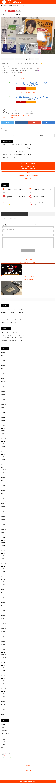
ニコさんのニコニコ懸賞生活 (30, 781)
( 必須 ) (4, 225)
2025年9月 (3, 381)
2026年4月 (3, 363)
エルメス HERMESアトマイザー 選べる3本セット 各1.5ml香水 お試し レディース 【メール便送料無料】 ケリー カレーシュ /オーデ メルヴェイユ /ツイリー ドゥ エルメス (32, 83)
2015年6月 (3, 701)
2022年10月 (3, 472)
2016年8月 (3, 665)
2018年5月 (3, 610)
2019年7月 (3, 574)
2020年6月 (3, 545)
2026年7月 (3, 355)
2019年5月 (3, 579)
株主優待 (3, 744)
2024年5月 (3, 423)
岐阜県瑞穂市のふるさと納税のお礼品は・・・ (10, 322)
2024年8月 (3, 415)
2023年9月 (3, 443)
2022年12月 (3, 467)
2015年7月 (3, 699)
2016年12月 (3, 654)
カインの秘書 (15, 332)
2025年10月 (3, 378)
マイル (2, 736)
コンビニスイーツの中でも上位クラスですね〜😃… (16, 203)
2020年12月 (3, 529)
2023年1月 (3, 464)
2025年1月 (3, 402)
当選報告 (11, 10)
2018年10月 (3, 597)
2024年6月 (3, 420)
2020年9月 (3, 537)
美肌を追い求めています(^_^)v (40, 196)
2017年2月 (3, 649)
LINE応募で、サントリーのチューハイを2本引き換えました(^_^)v (17, 154)
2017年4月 (3, 644)
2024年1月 (3, 433)
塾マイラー (21, 335)
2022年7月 (3, 480)
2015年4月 (3, 706)
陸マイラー (3, 747)
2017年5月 (3, 641)
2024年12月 (3, 404)
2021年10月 (3, 503)
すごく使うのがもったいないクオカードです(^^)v (10, 342)
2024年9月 (3, 412)
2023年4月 (3, 456)
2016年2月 (3, 680)
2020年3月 (3, 553)
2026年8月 (3, 352)
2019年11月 (3, 563)
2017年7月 (3, 636)
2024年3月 (3, 428)
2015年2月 (3, 712)
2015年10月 (3, 691)
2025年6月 (3, 389)
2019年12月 (3, 561)
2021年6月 (3, 514)
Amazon (31, 88)
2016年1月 (3, 683)
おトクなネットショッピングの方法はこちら (20, 115)
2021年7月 (3, 511)
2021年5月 (3, 516)
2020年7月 (3, 542)
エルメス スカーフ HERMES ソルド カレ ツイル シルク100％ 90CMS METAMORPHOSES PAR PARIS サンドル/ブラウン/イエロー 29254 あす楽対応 (32, 97)
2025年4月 (3, 394)
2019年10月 (3, 566)
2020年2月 (3, 555)
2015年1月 (3, 714)
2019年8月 (3, 571)
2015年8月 (3, 696)
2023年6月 (3, 451)
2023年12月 (3, 436)
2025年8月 (3, 383)
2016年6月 (3, 670)
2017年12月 (3, 623)
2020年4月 (3, 550)
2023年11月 (3, 438)
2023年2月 (3, 462)
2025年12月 (3, 373)
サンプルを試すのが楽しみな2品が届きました (9, 340)
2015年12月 (3, 686)
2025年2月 (3, 399)
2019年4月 (3, 581)
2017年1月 (3, 652)
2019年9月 (3, 568)
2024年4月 (3, 425)
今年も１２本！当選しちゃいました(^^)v (8, 337)
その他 (2, 727)
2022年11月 (3, 469)
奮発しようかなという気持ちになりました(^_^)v (42, 203)
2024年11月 (3, 407)
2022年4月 (3, 488)
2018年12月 (3, 592)
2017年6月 (3, 639)
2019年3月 (3, 584)
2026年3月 (3, 365)
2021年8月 (3, 508)
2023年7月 (3, 449)
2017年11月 (3, 626)
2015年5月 (3, 704)
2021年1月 (3, 527)
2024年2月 (3, 430)
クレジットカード (5, 733)
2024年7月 (3, 417)
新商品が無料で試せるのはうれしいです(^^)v (9, 335)
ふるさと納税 (4, 730)
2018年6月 (3, 607)
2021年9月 (3, 506)
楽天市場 (20, 88)
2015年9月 (3, 693)
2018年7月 (3, 605)
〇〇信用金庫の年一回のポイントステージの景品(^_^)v (16, 197)
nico (6, 126)
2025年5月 (3, 391)
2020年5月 (3, 548)
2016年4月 (3, 675)
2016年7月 (3, 667)
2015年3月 (3, 709)
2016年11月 (3, 657)
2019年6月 (3, 576)
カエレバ (34, 85)
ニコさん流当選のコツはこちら (9, 117)
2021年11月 (3, 501)
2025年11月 (3, 376)
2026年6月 (3, 357)
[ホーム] (1, 5)
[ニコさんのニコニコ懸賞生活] (11, 2)
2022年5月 (3, 485)
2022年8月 (3, 477)
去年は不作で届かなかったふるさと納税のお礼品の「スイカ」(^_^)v (14, 315)
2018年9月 (3, 600)
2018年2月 (3, 618)
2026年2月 (3, 368)
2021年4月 (3, 519)
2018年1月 (3, 620)
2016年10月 (3, 660)
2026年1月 (3, 370)
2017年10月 (3, 628)
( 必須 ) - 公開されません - (8, 229)
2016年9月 (3, 662)
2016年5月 (3, 673)
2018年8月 (3, 602)
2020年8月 (3, 540)
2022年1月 (3, 495)
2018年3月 (3, 615)
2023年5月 (3, 454)
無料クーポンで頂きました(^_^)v (10, 157)
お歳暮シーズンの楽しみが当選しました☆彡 (16, 189)
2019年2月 (3, 587)
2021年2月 (3, 524)
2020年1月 (3, 558)
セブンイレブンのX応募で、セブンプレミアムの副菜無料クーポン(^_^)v (18, 144)
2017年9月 (3, 631)
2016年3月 (3, 678)
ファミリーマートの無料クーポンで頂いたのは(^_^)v (14, 151)
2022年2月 (3, 493)
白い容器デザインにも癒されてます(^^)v (42, 189)
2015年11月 (3, 688)
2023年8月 (3, 446)
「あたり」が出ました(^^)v (6, 332)
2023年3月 (3, 459)
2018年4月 (3, 613)
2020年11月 (3, 532)
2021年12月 (3, 498)
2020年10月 (3, 535)
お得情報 (3, 724)
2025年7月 (3, 386)
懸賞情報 (3, 741)
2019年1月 (3, 589)
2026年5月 (3, 360)
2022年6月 (3, 482)
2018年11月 (3, 594)
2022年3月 (3, 490)
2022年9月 (3, 475)
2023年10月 (3, 441)
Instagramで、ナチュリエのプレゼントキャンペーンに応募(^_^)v (17, 148)
